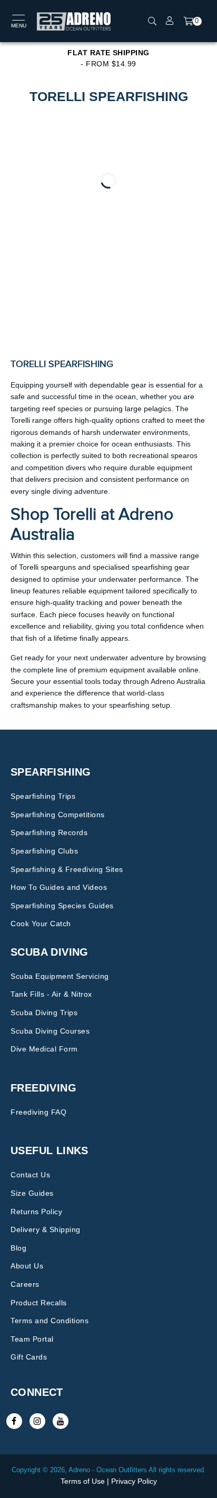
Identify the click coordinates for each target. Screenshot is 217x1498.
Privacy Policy (134, 1481)
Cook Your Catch (41, 923)
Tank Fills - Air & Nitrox (51, 994)
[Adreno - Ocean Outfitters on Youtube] (60, 1421)
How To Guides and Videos (59, 887)
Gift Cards (29, 1357)
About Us (27, 1266)
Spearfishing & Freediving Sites (67, 869)
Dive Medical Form (44, 1049)
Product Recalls (39, 1302)
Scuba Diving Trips (44, 1012)
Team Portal (32, 1339)
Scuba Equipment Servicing (60, 976)
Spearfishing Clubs (44, 851)
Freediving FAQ (38, 1112)
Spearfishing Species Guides (62, 905)
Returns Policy (36, 1211)
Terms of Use (83, 1481)
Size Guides (32, 1193)
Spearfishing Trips (43, 796)
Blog (18, 1248)
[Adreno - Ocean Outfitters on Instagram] (37, 1421)
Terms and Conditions (49, 1320)
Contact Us (30, 1174)
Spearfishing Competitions (58, 814)
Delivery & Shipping (46, 1229)
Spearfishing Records (49, 832)
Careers (25, 1284)
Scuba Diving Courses (50, 1031)
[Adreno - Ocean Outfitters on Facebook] (14, 1421)
